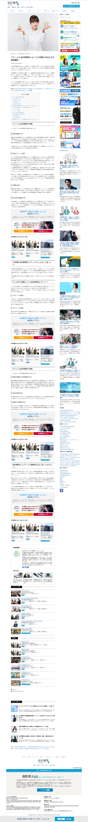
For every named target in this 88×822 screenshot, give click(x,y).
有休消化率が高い (16, 115)
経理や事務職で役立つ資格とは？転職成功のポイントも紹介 (34, 726)
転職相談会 (73, 10)
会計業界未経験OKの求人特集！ (67, 410)
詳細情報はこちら (23, 231)
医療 (63, 810)
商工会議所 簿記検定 (64, 485)
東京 (12, 798)
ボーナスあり (9, 808)
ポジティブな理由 (16, 110)
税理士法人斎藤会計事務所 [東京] (67, 449)
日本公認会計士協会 (64, 471)
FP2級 (53, 806)
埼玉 (19, 798)
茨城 (21, 798)
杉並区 (10, 801)
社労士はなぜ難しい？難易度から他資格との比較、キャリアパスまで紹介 (32, 748)
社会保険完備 (24, 806)
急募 (26, 808)
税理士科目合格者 (55, 805)
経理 (30, 10)
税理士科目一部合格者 (63, 805)
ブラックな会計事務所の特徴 (18, 97)
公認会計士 (21, 10)
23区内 (13, 799)
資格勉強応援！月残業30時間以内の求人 (68, 415)
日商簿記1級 (70, 805)
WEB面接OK (38, 808)
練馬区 (19, 801)
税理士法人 (57, 801)
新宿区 (36, 800)
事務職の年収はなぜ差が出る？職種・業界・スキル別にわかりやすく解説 (37, 580)
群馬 (25, 798)
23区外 (16, 799)
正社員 (45, 798)
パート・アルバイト (51, 798)
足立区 (24, 801)
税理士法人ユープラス (65, 447)
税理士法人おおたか (64, 446)
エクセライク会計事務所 (65, 428)
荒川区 (27, 801)
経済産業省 (62, 481)
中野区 (39, 800)
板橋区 (16, 801)
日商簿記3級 (46, 806)
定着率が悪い (15, 102)
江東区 (39, 801)
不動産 (61, 810)
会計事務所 (14, 691)
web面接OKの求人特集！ (65, 420)
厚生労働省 (62, 476)
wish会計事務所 (63, 441)
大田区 (33, 800)
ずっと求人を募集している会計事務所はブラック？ (23, 107)
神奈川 (14, 798)
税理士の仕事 (50, 577)
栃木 (23, 798)
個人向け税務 (47, 810)
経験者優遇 (13, 806)
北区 (22, 801)
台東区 (33, 801)
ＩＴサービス (54, 810)
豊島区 (13, 801)
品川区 (30, 800)
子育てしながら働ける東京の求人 (67, 416)
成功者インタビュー (56, 10)
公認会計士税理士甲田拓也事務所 (67, 426)
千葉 (17, 798)
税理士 (12, 10)
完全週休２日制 (18, 806)
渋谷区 (21, 800)
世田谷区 (24, 800)
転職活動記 (64, 10)
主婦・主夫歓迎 (31, 806)
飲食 (51, 810)
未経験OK (8, 806)
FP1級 (50, 806)
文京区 (7, 801)
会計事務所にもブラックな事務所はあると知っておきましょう (25, 119)
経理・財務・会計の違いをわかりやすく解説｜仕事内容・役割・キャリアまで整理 (17, 581)
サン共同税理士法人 (64, 434)
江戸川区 (8, 803)
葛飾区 (30, 801)
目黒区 (27, 800)
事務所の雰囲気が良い (17, 117)
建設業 (66, 810)
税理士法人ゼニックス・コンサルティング (69, 439)
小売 (58, 810)
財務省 (61, 480)
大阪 (27, 798)
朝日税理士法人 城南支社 (65, 442)
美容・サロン (70, 810)
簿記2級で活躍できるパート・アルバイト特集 (70, 411)
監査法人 (61, 801)
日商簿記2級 (76, 805)
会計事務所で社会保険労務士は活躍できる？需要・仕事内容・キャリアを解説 (27, 581)
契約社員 (57, 798)
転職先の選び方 (20, 691)
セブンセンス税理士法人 (65, 436)
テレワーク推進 (35, 809)
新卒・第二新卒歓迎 (31, 808)
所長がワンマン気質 (17, 100)
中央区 (18, 800)
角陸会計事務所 (63, 437)
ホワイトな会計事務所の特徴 (18, 112)
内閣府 (61, 483)
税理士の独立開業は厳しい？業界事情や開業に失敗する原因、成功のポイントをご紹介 (35, 746)
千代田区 (12, 800)
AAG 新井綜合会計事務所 (65, 433)
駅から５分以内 (37, 806)
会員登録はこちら (43, 231)
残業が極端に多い (16, 98)
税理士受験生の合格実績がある (19, 114)
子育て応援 (14, 808)
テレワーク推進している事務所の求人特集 (69, 418)
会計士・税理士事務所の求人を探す (71, 6)
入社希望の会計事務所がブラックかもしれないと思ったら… (25, 105)
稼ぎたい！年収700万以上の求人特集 (68, 421)
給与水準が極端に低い (17, 103)
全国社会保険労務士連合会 (65, 473)
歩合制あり (29, 809)
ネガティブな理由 (16, 109)
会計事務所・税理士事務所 (49, 801)
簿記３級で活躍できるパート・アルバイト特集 (70, 413)
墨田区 (36, 801)
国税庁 (61, 478)
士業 (38, 10)
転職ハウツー (47, 10)
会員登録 (65, 819)
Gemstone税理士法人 (64, 431)
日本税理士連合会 (64, 470)
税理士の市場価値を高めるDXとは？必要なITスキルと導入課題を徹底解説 (48, 581)
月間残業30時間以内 (21, 808)
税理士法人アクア (64, 444)
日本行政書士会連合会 (64, 475)
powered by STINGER (56, 814)
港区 (15, 800)
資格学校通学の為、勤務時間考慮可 (13, 809)
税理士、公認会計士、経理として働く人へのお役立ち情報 (44, 765)
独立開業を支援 (24, 809)
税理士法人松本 (63, 429)
